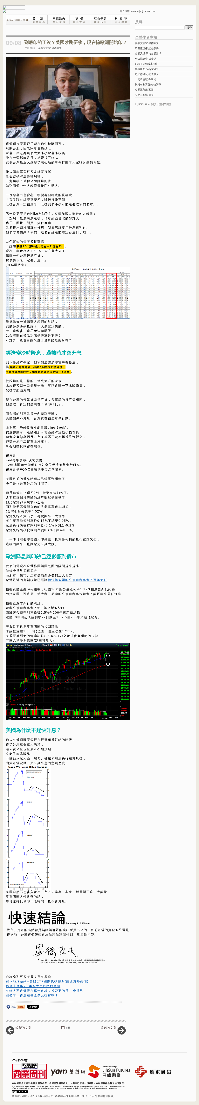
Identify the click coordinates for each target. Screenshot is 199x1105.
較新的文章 (23, 1027)
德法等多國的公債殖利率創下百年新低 (77, 580)
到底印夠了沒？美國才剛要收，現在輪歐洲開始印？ (75, 42)
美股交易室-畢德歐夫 (50, 48)
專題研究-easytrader (146, 69)
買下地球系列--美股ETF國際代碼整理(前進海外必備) (47, 981)
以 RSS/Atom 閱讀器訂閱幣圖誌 (153, 104)
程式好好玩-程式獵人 (147, 74)
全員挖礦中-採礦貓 (145, 58)
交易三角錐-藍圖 (144, 89)
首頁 (67, 1027)
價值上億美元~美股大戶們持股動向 (33, 986)
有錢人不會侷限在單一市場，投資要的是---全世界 (44, 990)
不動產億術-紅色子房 (147, 48)
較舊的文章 (108, 1027)
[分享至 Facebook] (11, 1007)
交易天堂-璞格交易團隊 (148, 53)
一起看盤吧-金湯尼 (145, 79)
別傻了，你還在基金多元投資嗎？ (32, 995)
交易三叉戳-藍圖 (144, 94)
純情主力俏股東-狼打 (147, 63)
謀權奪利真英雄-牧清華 (148, 84)
